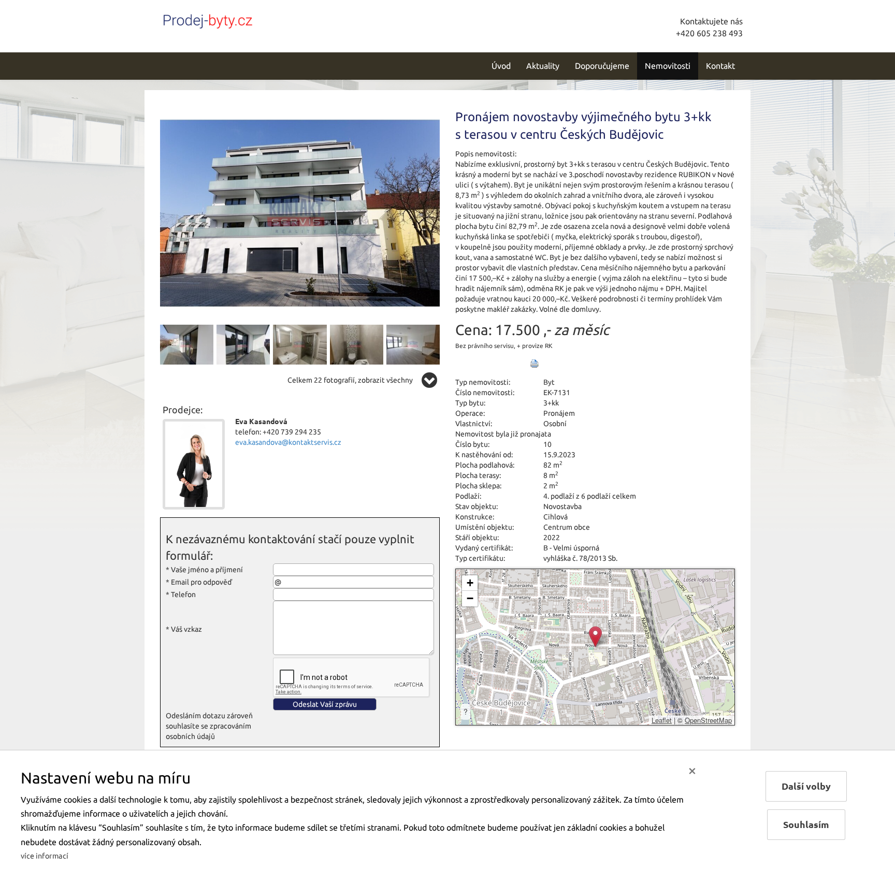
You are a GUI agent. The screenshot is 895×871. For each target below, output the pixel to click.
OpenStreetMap (708, 720)
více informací (44, 856)
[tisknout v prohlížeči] (534, 363)
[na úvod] (230, 19)
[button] (595, 636)
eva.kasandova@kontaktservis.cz (288, 442)
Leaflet (662, 720)
